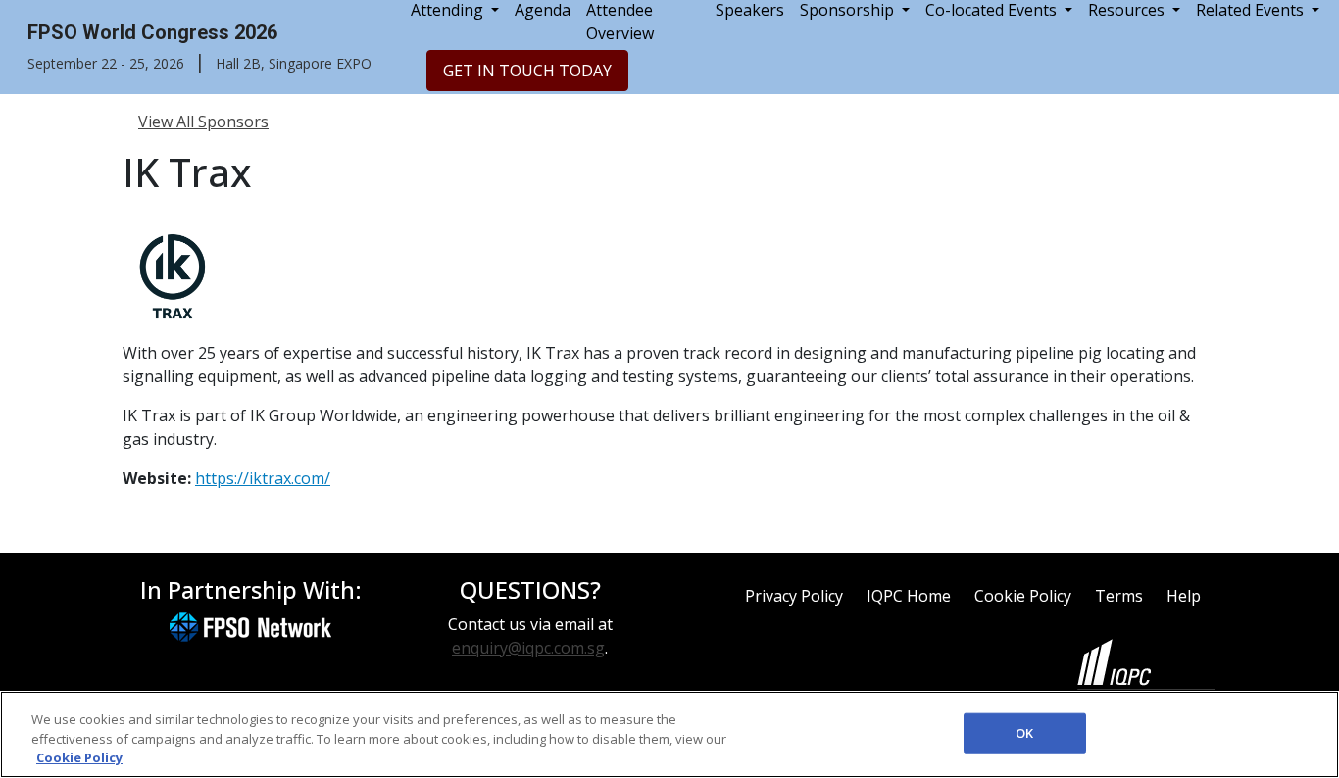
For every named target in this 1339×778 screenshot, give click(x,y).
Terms (1119, 596)
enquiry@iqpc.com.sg (528, 647)
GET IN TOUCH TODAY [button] (527, 70)
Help (1183, 596)
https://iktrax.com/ (262, 478)
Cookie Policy (1022, 596)
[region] (669, 734)
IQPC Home (909, 596)
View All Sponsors (203, 121)
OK (1024, 732)
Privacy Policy (794, 596)
